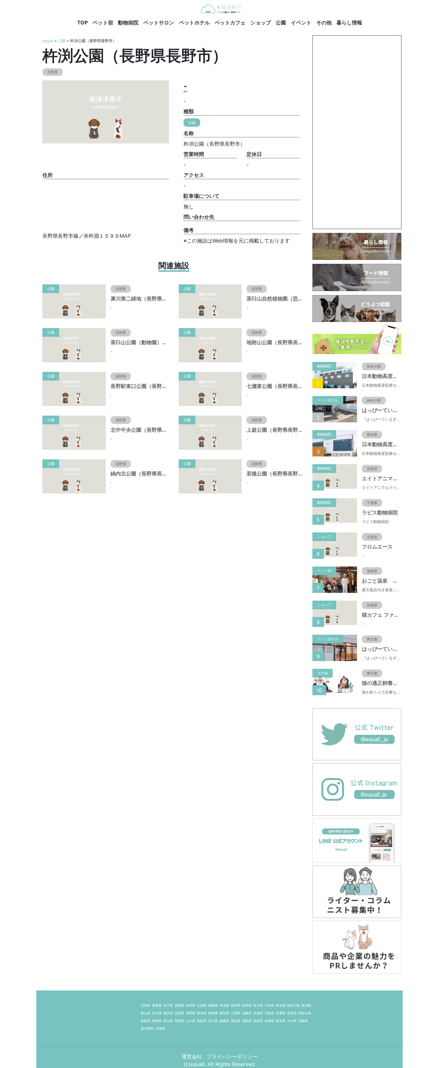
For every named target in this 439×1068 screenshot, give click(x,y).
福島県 (213, 1005)
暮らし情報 (349, 22)
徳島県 (202, 1021)
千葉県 (269, 1005)
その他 (324, 22)
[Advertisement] (357, 132)
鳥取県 (145, 1021)
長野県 (190, 1013)
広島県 (179, 1021)
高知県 (235, 1021)
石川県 (157, 1013)
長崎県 (269, 1021)
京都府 (258, 1013)
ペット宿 (103, 22)
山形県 (202, 1005)
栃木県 (235, 1005)
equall (47, 40)
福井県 (168, 1013)
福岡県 (247, 1021)
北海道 (145, 1005)
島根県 (157, 1021)
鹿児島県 (147, 1028)
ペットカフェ (230, 22)
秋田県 (190, 1005)
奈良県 (292, 1013)
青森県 (157, 1005)
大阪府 (269, 1013)
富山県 (145, 1013)
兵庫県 (280, 1013)
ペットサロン (158, 22)
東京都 (280, 1005)
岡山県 (168, 1021)
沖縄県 (160, 1028)
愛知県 (224, 1013)
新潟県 (306, 1005)
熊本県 (280, 1021)
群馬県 (247, 1005)
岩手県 (168, 1005)
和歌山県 (304, 1013)
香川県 (213, 1021)
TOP (82, 22)
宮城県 (179, 1005)
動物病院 (128, 22)
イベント (301, 22)
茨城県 (224, 1005)
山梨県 (179, 1013)
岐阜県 (202, 1013)
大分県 (292, 1021)
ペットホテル (194, 22)
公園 (281, 22)
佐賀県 (258, 1021)
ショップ (260, 22)
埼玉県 (258, 1005)
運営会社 (193, 1056)
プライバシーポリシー (232, 1056)
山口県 (190, 1021)
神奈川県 (293, 1005)
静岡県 (213, 1013)
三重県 (235, 1013)
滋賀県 (247, 1013)
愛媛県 (224, 1021)
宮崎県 (303, 1021)
